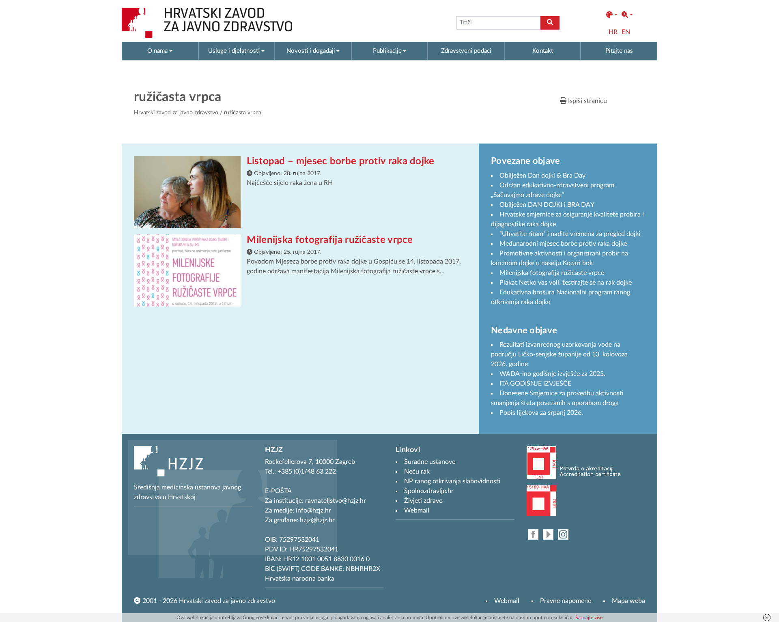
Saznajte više (589, 617)
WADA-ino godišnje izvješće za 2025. (552, 374)
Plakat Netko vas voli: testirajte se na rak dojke (565, 282)
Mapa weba (628, 601)
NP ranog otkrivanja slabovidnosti (452, 481)
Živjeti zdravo (423, 501)
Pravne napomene (565, 601)
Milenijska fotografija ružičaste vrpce (330, 240)
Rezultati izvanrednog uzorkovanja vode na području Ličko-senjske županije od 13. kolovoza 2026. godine (559, 354)
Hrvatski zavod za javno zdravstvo (176, 113)
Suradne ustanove (429, 462)
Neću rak (417, 471)
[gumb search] (550, 23)
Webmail (506, 601)
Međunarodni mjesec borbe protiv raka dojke (563, 243)
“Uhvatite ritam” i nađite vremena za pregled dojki (569, 234)
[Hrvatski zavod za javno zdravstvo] (207, 23)
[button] (612, 15)
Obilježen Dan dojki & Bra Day (542, 175)
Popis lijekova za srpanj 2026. (541, 413)
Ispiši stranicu (586, 101)
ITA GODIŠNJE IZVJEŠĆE (535, 383)
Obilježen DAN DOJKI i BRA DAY (546, 205)
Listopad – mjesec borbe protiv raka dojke (340, 161)
